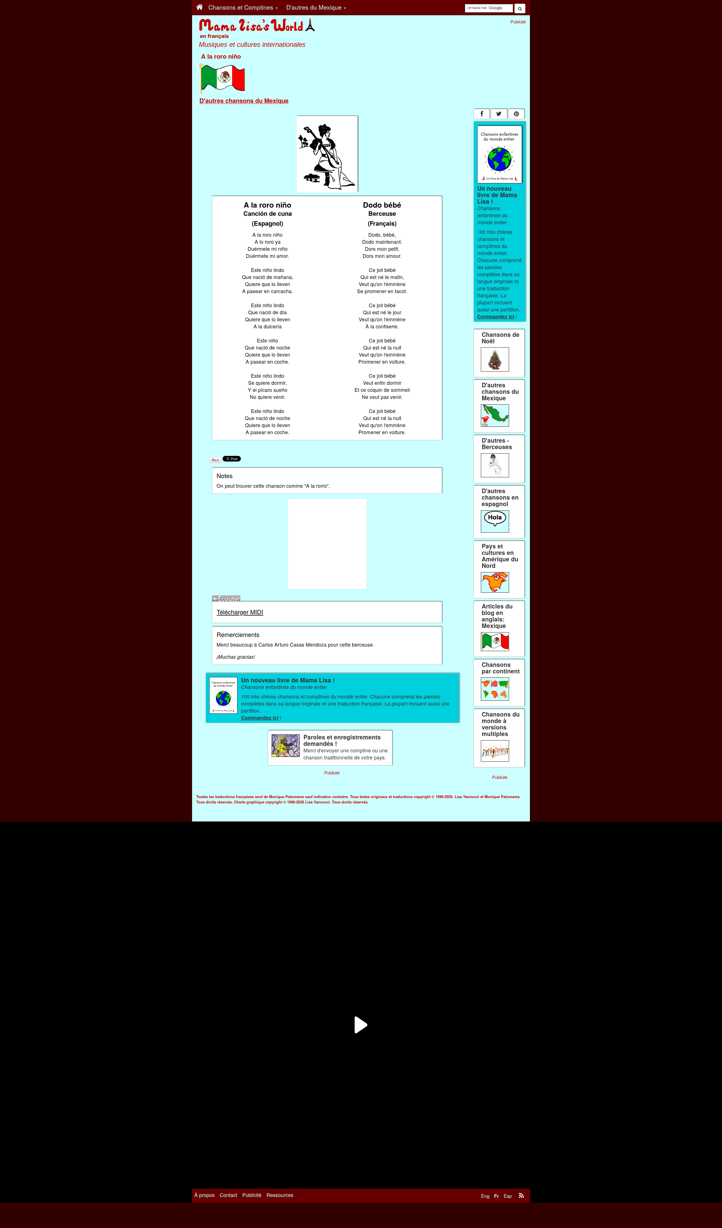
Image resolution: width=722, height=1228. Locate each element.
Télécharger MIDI (240, 611)
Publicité (251, 1194)
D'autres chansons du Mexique (244, 100)
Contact (228, 1194)
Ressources (280, 1194)
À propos (204, 1194)
